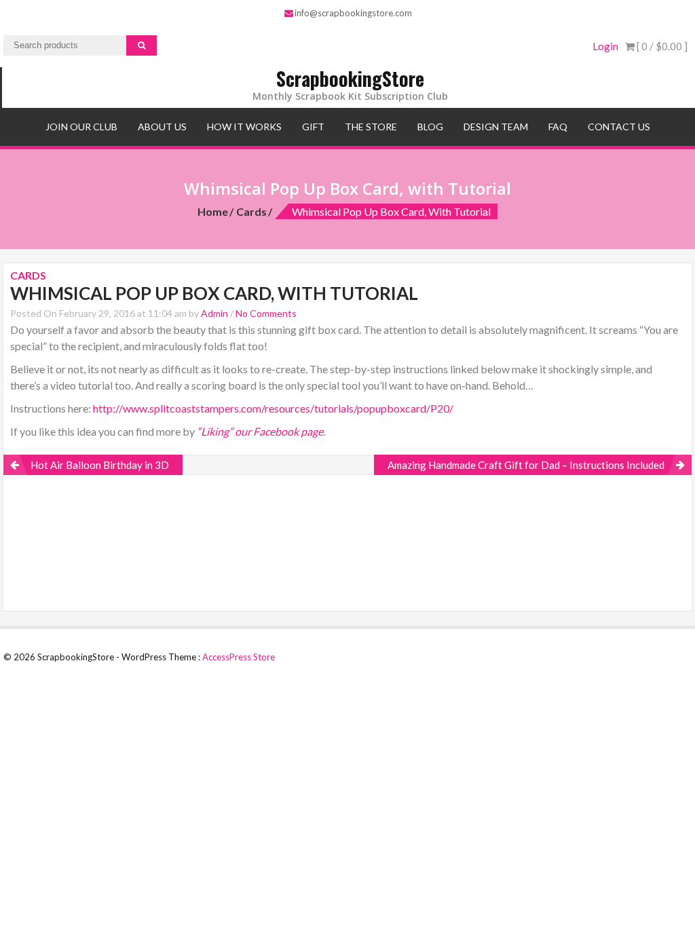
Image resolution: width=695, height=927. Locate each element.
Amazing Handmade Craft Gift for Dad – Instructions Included (526, 465)
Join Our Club (81, 126)
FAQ (557, 126)
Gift (313, 126)
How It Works (244, 126)
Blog (430, 126)
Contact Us (619, 126)
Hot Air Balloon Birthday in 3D (100, 465)
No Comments (266, 313)
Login (605, 46)
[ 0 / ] (661, 46)
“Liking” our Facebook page (260, 431)
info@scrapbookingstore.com (353, 12)
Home (213, 211)
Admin (214, 313)
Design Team (496, 126)
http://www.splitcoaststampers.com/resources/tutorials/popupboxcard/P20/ (273, 408)
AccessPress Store (238, 656)
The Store (371, 126)
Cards (251, 211)
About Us (162, 126)
